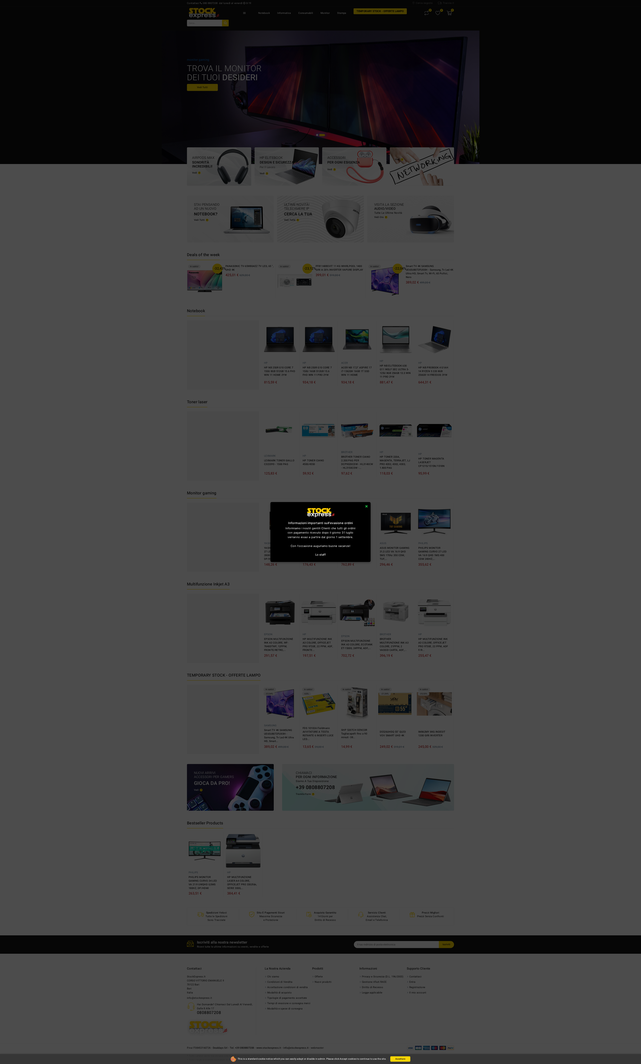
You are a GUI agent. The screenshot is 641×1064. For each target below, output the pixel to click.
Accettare (400, 1059)
